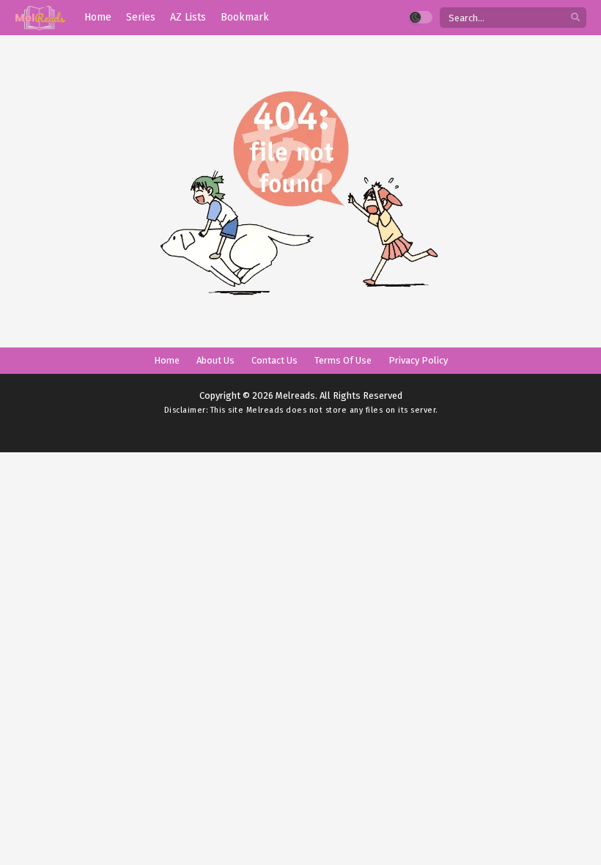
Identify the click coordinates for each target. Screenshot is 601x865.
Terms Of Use (343, 360)
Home (167, 360)
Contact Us (274, 360)
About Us (215, 360)
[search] (575, 18)
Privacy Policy (418, 360)
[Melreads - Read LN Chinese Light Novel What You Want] (40, 18)
